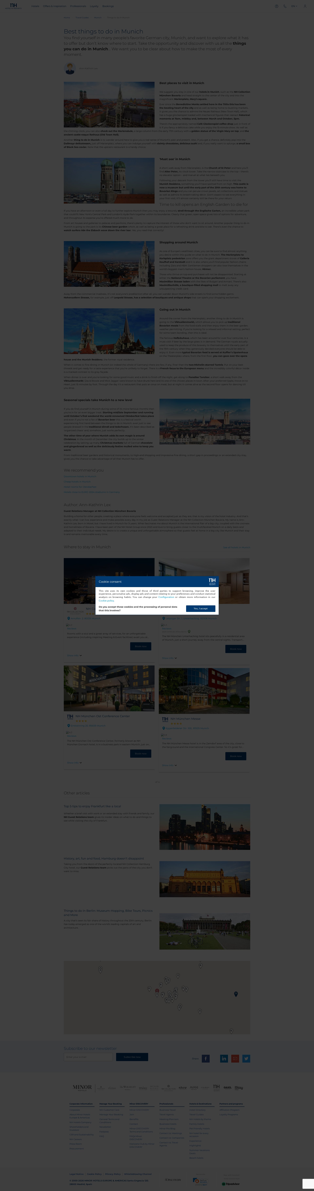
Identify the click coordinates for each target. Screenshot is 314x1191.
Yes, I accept (201, 608)
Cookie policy (106, 601)
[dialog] (157, 595)
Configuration (166, 597)
